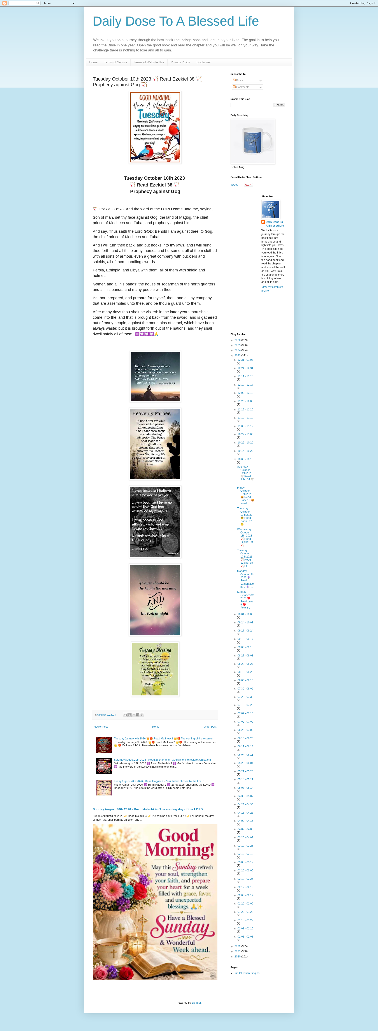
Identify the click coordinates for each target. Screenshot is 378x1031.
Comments (242, 87)
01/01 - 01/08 (245, 936)
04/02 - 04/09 (245, 829)
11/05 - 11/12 (245, 426)
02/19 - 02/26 (245, 878)
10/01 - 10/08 (245, 614)
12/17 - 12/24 (245, 376)
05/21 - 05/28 (245, 771)
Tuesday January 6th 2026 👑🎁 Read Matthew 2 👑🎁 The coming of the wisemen (164, 738)
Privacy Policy (180, 62)
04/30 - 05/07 (245, 796)
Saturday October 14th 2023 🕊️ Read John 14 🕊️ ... (245, 474)
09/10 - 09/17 (245, 638)
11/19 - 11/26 (245, 409)
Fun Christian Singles (246, 973)
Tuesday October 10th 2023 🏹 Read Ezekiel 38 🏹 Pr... (245, 558)
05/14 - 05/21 (245, 779)
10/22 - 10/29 (245, 442)
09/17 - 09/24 (245, 630)
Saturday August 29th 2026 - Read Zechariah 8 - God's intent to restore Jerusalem (162, 759)
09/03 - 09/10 (245, 647)
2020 (237, 956)
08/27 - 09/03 (245, 655)
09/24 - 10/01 (245, 622)
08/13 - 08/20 (245, 672)
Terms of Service (115, 62)
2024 (237, 350)
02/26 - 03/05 (245, 870)
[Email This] (125, 715)
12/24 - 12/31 (245, 368)
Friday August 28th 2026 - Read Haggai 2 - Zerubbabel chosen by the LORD (159, 781)
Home (93, 62)
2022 (237, 946)
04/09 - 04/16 (245, 820)
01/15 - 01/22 (245, 920)
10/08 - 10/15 (245, 459)
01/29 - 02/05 (245, 903)
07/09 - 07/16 (245, 713)
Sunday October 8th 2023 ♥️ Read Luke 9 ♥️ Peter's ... (245, 599)
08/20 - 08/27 (245, 663)
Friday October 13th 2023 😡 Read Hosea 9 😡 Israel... (245, 495)
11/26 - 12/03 (245, 401)
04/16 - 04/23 (245, 812)
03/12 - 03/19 (245, 853)
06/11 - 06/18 (245, 746)
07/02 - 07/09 (245, 721)
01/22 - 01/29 (245, 911)
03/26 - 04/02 (245, 837)
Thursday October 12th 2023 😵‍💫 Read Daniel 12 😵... (244, 516)
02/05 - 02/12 (245, 895)
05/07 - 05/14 (245, 787)
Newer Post (101, 726)
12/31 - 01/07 (245, 359)
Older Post (210, 726)
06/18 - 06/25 (245, 738)
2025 (237, 345)
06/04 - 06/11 (245, 754)
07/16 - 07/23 (245, 705)
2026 (237, 340)
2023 (237, 355)
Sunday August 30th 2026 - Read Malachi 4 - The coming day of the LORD (148, 809)
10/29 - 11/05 (245, 434)
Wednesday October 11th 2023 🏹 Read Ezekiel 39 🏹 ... (245, 537)
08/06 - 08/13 (245, 680)
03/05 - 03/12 (245, 862)
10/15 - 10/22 (245, 450)
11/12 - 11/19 (245, 417)
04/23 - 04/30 (245, 804)
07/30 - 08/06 (245, 688)
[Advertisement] (258, 260)
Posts (239, 80)
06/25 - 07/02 (245, 730)
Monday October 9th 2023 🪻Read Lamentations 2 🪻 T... (245, 579)
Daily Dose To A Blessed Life (176, 21)
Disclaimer (203, 62)
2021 (237, 951)
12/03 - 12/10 (245, 392)
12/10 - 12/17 (245, 384)
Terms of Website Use (149, 62)
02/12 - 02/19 (245, 887)
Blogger (196, 1002)
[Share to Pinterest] (142, 715)
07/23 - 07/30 (245, 696)
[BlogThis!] (129, 715)
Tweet (234, 184)
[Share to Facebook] (138, 715)
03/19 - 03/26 (245, 845)
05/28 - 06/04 (245, 763)
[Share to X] (133, 715)
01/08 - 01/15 (245, 928)
